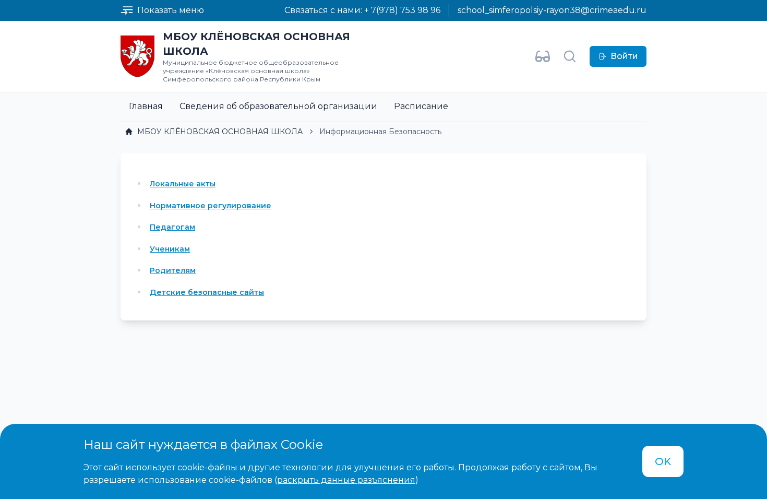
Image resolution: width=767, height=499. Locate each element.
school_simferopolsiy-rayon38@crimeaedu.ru (552, 10)
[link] (214, 131)
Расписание (421, 106)
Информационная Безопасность (380, 131)
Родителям (173, 270)
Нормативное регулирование (210, 205)
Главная (146, 106)
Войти (624, 56)
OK (663, 461)
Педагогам (172, 227)
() (346, 480)
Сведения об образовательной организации (278, 106)
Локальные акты (182, 183)
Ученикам (170, 249)
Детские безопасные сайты (207, 292)
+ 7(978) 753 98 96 (402, 10)
